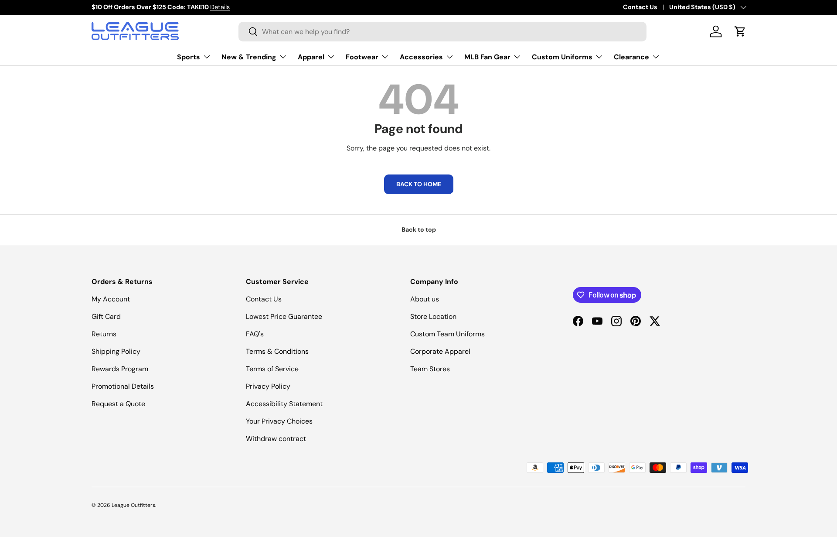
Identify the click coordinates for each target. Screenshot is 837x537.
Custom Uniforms (562, 56)
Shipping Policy (116, 351)
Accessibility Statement (284, 403)
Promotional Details (123, 386)
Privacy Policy (268, 386)
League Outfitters (133, 505)
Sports (188, 56)
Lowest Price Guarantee (284, 316)
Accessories (421, 56)
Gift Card (106, 316)
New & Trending (248, 56)
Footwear (362, 56)
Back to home (418, 184)
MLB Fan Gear (487, 56)
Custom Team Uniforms (447, 334)
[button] (740, 31)
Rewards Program (120, 368)
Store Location (433, 316)
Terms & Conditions (277, 351)
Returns (104, 334)
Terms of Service (272, 368)
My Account (111, 299)
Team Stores (430, 368)
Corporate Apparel (440, 351)
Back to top (418, 229)
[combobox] (442, 31)
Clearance (631, 56)
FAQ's (255, 334)
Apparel (311, 56)
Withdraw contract (276, 438)
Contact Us (640, 7)
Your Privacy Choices (279, 421)
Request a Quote (118, 403)
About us (424, 299)
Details (220, 7)
